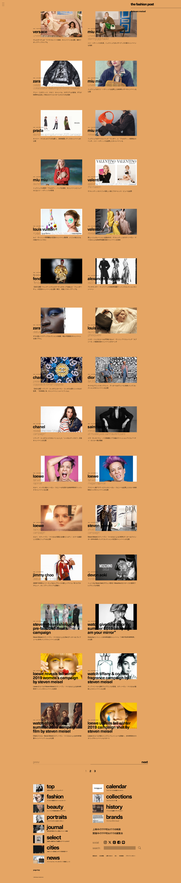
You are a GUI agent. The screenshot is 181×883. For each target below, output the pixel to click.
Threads (114, 842)
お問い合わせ (109, 856)
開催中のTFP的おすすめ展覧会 (108, 833)
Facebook (118, 842)
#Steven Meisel (138, 11)
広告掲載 (101, 856)
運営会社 (95, 856)
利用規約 (121, 856)
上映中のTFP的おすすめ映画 (107, 829)
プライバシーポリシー (130, 856)
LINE (123, 842)
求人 (116, 856)
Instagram (105, 842)
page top (36, 870)
